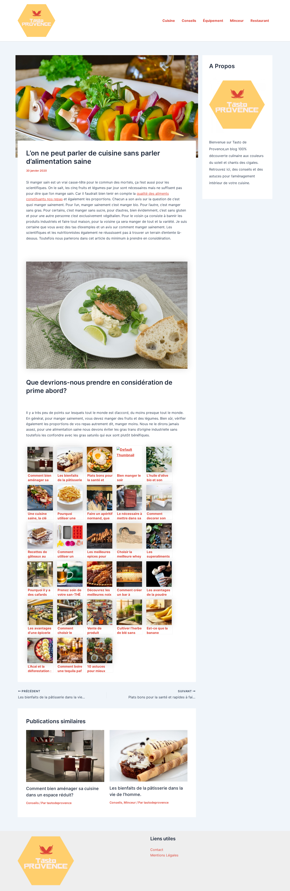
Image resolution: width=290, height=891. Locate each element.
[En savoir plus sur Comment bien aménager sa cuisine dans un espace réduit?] (65, 756)
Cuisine (168, 20)
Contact (156, 850)
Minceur (237, 20)
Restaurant (260, 20)
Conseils (189, 20)
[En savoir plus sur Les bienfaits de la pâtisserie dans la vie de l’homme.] (149, 755)
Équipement (213, 20)
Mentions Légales (164, 855)
